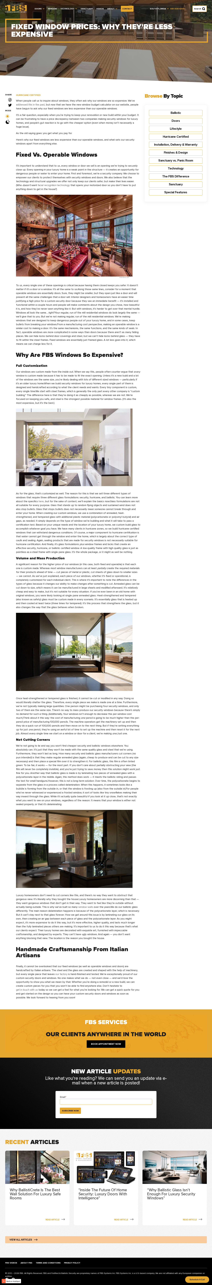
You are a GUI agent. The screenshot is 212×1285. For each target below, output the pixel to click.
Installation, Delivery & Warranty (175, 145)
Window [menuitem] (52, 9)
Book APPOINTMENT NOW (106, 1044)
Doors (176, 121)
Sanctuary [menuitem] (87, 9)
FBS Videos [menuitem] (11, 1263)
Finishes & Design (176, 153)
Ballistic (176, 113)
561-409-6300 (177, 9)
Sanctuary (176, 184)
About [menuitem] (111, 9)
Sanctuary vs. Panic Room (175, 161)
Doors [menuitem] (38, 9)
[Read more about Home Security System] (37, 1188)
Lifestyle (176, 129)
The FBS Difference (175, 176)
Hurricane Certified (28, 95)
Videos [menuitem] (100, 9)
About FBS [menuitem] (26, 1263)
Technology (175, 168)
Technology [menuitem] (67, 9)
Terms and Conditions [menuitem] (48, 1263)
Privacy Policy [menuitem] (72, 1263)
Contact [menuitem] (127, 9)
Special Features (175, 192)
